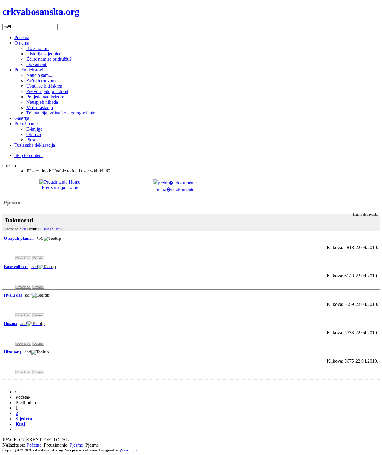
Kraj (20, 424)
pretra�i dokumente (174, 189)
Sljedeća (24, 418)
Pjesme (76, 445)
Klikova (44, 228)
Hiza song (17, 352)
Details (38, 258)
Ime (24, 228)
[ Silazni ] (56, 228)
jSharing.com (130, 450)
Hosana (15, 323)
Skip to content (28, 155)
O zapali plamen (24, 238)
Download (23, 258)
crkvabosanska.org (40, 11)
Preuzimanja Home (60, 187)
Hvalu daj (18, 295)
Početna (34, 445)
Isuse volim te (21, 267)
